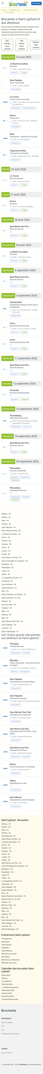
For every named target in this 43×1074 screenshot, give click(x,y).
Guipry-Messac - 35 (9, 588)
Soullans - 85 (7, 608)
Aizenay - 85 (6, 615)
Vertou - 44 (6, 574)
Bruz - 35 (5, 591)
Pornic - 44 (6, 537)
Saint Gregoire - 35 (9, 625)
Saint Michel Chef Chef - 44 (12, 621)
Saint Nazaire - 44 (8, 527)
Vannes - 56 (6, 541)
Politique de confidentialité (10, 1034)
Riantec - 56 (6, 601)
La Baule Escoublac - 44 (11, 534)
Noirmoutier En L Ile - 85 (11, 598)
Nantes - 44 (6, 517)
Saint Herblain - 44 (9, 584)
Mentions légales (7, 1022)
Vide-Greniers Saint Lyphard (7, 45)
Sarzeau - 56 (6, 544)
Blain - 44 (5, 611)
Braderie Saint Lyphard (36, 45)
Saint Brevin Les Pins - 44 (11, 557)
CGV (2, 1030)
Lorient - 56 (6, 551)
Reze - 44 (5, 521)
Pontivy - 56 (6, 524)
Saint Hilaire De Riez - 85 (11, 531)
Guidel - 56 (6, 554)
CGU (2, 1026)
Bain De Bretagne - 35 (10, 631)
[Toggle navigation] (2, 3)
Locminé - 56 (7, 628)
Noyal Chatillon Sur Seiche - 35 (14, 594)
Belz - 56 (5, 618)
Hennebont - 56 (7, 568)
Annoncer (37, 3)
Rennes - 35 (6, 514)
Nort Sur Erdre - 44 (9, 605)
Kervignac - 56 (7, 564)
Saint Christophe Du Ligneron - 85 (15, 561)
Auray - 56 (5, 547)
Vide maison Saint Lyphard (21, 45)
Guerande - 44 (7, 581)
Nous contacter (6, 1052)
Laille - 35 (5, 571)
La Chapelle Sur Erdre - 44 (12, 578)
